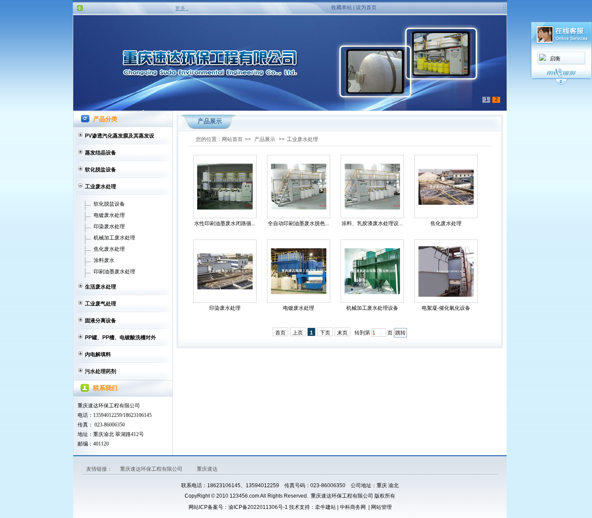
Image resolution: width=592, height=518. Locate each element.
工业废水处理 (100, 187)
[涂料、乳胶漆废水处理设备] (372, 187)
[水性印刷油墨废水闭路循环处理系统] (225, 187)
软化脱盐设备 (100, 170)
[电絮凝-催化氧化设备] (446, 271)
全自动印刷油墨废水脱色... (298, 223)
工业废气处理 (100, 304)
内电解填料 (98, 354)
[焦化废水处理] (446, 187)
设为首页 (366, 7)
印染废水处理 (109, 226)
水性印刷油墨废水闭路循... (224, 223)
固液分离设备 (100, 321)
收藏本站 (341, 7)
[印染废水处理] (225, 271)
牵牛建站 (325, 507)
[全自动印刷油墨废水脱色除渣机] (298, 187)
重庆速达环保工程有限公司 (152, 469)
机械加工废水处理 (114, 238)
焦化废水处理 (109, 249)
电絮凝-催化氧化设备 (446, 308)
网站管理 (381, 507)
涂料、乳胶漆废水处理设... (372, 223)
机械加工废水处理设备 (372, 308)
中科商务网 (353, 507)
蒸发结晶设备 (100, 153)
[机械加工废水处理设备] (372, 271)
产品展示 (264, 139)
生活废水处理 (100, 287)
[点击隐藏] (561, 83)
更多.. (181, 8)
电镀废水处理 (109, 215)
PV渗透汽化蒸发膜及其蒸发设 (119, 136)
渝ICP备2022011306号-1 (258, 507)
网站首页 (232, 139)
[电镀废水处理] (298, 271)
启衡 (555, 59)
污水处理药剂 (100, 371)
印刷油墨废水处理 (114, 272)
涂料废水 (104, 260)
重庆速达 (207, 469)
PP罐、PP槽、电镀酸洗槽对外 (120, 337)
